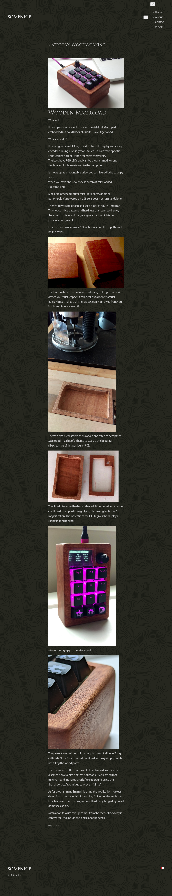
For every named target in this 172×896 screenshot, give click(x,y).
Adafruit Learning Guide (86, 796)
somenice (19, 17)
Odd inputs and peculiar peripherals (83, 818)
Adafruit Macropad (104, 127)
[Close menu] (152, 4)
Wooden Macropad (77, 113)
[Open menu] (145, 17)
